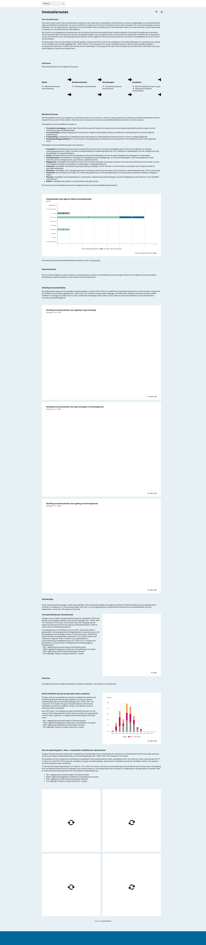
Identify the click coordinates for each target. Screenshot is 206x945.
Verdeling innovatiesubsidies (85, 86)
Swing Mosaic (106, 921)
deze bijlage (95, 260)
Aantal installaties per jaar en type (147, 86)
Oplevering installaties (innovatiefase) (142, 90)
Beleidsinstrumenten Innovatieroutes (51, 87)
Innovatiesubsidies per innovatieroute (112, 87)
